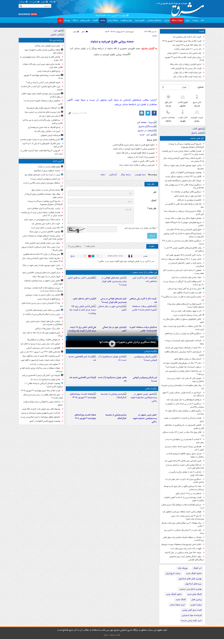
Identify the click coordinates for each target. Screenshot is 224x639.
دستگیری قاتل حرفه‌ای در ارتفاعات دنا (186, 191)
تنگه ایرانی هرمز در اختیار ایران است (45, 227)
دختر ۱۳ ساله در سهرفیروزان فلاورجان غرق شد (182, 363)
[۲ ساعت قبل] (111, 365)
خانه (202, 20)
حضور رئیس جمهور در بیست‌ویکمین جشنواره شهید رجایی (145, 418)
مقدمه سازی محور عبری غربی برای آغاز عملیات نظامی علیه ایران (43, 66)
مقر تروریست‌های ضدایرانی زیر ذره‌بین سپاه (42, 112)
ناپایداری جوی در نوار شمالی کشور (187, 195)
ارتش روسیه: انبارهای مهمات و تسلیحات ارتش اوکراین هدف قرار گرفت (43, 237)
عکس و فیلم (85, 20)
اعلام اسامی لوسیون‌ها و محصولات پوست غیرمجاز (181, 544)
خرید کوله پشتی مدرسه (191, 620)
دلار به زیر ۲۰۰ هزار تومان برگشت (187, 49)
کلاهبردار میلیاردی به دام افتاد (189, 200)
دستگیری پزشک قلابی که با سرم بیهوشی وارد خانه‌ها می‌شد (184, 186)
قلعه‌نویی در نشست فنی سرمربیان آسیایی (43, 347)
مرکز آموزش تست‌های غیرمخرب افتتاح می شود (41, 272)
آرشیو (43, 2)
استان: (200, 87)
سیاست (195, 20)
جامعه (102, 20)
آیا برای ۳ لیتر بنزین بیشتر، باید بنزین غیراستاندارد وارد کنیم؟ (187, 517)
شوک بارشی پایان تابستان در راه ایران (186, 277)
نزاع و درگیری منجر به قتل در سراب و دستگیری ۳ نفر (182, 298)
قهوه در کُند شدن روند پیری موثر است (185, 548)
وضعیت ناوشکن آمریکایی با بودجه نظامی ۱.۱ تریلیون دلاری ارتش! (44, 385)
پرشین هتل (196, 599)
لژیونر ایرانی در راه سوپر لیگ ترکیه (46, 276)
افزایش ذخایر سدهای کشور (84, 299)
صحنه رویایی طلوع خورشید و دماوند (112, 41)
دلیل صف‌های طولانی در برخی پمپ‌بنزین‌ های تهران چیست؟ (113, 300)
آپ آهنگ (197, 568)
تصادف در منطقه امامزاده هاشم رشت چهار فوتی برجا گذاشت (183, 539)
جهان (187, 20)
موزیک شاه (183, 568)
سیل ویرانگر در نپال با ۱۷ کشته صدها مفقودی (41, 254)
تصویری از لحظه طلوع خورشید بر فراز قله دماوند (135, 152)
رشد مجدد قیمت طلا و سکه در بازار (187, 76)
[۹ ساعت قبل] (142, 314)
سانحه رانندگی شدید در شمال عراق (45, 190)
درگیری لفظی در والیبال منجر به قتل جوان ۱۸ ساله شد (184, 412)
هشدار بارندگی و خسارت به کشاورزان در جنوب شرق (184, 419)
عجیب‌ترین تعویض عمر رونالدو (47, 45)
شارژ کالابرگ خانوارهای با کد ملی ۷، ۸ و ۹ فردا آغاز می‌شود (42, 145)
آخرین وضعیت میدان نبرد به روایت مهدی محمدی (40, 139)
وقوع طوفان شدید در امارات (49, 166)
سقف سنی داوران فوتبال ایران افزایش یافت (42, 243)
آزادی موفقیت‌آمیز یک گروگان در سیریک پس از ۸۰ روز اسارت (183, 283)
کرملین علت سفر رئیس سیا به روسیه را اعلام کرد (40, 343)
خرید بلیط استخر (177, 605)
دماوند (102, 174)
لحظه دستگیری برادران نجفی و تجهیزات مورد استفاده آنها (127, 342)
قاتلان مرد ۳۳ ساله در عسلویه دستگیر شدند (183, 176)
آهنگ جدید (181, 599)
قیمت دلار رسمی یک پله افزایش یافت (186, 68)
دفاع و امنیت (140, 20)
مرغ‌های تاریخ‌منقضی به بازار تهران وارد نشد (183, 399)
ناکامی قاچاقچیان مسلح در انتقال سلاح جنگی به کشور (183, 321)
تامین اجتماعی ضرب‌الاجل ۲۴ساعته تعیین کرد (182, 460)
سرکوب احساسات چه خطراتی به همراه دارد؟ (183, 366)
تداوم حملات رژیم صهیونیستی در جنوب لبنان (42, 219)
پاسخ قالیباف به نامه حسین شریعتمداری (44, 127)
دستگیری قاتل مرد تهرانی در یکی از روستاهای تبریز (184, 335)
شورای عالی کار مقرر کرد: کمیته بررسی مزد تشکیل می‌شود (185, 380)
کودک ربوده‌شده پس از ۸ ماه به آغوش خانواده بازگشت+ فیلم (184, 499)
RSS (51, 2)
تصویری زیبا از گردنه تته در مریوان (141, 157)
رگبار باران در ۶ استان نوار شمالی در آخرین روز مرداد (184, 532)
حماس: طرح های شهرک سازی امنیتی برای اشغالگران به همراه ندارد (44, 323)
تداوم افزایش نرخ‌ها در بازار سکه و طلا (185, 64)
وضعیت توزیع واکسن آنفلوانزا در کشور (186, 172)
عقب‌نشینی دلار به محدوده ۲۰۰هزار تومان (184, 53)
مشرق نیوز (180, 8)
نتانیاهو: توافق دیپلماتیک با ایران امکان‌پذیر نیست (40, 417)
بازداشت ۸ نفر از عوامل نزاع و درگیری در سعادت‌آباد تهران (186, 473)
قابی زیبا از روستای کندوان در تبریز (187, 315)
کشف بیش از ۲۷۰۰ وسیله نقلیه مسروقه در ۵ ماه (181, 259)
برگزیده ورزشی (150, 351)
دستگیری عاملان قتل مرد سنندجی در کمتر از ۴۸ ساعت (183, 242)
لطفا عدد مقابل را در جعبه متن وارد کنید (140, 228)
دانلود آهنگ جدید (194, 573)
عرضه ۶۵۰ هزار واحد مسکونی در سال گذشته (183, 552)
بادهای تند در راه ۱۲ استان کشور (188, 493)
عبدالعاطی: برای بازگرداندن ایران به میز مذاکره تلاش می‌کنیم (43, 122)
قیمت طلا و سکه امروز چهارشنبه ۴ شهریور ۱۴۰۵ (181, 41)
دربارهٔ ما (22, 2)
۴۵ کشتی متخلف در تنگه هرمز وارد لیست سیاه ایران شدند (183, 328)
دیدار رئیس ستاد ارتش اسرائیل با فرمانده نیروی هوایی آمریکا (42, 248)
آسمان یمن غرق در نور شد (49, 116)
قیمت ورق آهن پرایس (192, 610)
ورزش (166, 20)
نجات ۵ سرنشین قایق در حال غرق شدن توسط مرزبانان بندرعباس (184, 488)
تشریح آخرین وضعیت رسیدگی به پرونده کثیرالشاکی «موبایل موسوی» (186, 145)
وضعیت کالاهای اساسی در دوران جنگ (44, 231)
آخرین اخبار (58, 161)
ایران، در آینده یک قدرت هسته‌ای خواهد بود (42, 174)
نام (155, 192)
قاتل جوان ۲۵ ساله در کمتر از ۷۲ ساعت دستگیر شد (183, 434)
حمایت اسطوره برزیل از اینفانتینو (47, 170)
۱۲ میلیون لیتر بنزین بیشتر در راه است (45, 364)
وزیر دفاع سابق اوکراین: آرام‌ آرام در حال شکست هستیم (42, 88)
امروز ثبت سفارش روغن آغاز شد (47, 131)
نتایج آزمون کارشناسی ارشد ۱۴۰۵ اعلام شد (183, 229)
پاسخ (73, 256)
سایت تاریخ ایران (173, 573)
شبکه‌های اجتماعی (154, 20)
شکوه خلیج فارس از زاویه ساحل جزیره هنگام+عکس (134, 144)
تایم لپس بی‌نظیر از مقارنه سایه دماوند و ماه (137, 165)
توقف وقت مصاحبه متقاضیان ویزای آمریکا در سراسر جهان (43, 196)
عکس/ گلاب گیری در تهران (144, 161)
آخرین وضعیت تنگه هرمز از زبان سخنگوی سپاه (41, 355)
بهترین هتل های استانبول (190, 578)
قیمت (201, 31)
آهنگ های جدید (194, 594)
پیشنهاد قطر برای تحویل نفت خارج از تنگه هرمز (41, 409)
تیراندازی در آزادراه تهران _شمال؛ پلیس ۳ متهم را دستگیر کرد (183, 394)
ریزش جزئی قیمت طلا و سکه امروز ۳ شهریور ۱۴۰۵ (184, 59)
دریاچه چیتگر (126, 174)
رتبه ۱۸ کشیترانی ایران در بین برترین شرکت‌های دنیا (42, 305)
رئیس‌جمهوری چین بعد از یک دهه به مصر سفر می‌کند (42, 334)
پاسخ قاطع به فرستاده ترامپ (48, 71)
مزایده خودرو (196, 605)
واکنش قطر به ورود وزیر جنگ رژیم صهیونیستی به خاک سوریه (41, 58)
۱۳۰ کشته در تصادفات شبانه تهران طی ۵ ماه (183, 347)
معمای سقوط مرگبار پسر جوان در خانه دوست (183, 218)
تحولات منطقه (177, 20)
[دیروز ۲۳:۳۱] (81, 314)
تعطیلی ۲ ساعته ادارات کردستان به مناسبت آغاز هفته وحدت (183, 272)
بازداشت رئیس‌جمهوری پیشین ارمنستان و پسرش (40, 412)
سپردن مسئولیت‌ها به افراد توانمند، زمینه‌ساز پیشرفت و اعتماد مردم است (43, 289)
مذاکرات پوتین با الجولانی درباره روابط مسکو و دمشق (43, 403)
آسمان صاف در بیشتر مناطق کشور (187, 358)
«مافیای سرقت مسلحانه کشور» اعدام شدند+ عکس (43, 102)
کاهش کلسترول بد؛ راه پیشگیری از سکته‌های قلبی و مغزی (184, 426)
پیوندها (67, 20)
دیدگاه (75, 20)
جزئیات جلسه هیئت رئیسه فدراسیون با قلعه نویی (40, 360)
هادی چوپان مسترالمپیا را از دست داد (112, 379)
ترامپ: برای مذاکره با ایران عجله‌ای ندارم (43, 208)
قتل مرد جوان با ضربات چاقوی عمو (187, 292)
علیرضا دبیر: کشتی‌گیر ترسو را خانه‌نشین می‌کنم (41, 375)
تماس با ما (33, 2)
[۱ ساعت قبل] (142, 286)
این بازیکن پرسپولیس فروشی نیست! (145, 379)
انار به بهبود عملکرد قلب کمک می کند (186, 311)
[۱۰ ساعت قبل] (81, 402)
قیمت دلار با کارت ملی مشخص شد (187, 36)
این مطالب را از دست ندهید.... (143, 272)
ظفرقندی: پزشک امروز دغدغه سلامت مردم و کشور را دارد (184, 448)
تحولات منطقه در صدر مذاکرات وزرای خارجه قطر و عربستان (41, 370)
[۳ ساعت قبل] (111, 286)
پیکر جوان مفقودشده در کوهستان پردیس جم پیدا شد (182, 387)
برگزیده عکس (151, 388)
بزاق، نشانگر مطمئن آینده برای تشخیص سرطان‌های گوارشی (186, 558)
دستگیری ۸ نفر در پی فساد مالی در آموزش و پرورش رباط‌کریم (185, 405)
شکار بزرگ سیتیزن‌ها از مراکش (47, 328)
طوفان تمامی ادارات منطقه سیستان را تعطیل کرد (182, 511)
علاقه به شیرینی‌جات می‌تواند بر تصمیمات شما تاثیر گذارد (184, 213)
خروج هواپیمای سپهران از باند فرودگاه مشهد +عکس (184, 224)
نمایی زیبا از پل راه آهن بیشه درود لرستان (184, 288)
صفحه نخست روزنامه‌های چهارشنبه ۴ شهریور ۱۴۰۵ (85, 416)
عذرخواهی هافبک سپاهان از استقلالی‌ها (43, 339)
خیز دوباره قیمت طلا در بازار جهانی (187, 72)
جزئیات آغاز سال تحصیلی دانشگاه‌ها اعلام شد (182, 180)
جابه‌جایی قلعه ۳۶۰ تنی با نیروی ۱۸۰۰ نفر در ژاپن (40, 351)
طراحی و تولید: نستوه (112, 634)
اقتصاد (95, 20)
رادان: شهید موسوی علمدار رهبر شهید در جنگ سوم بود (184, 167)
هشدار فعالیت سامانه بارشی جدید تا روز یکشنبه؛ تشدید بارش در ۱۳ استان (183, 153)
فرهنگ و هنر (113, 20)
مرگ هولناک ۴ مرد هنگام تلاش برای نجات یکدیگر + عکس (182, 524)
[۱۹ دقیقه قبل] (142, 365)
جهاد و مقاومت (126, 20)
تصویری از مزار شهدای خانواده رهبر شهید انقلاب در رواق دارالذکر (42, 95)
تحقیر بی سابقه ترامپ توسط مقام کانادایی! (43, 310)
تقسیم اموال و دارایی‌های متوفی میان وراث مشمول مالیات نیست (185, 305)
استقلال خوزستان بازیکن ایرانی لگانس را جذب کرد (43, 184)
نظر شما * (151, 208)
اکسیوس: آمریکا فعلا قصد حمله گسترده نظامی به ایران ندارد (41, 152)
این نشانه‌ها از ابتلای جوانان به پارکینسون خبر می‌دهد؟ (184, 372)
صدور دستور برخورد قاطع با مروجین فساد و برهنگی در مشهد (185, 455)
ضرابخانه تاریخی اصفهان (50, 135)
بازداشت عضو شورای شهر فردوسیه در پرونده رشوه (184, 342)
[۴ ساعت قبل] (81, 286)
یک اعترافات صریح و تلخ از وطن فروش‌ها (43, 107)
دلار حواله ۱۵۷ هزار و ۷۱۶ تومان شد (186, 45)
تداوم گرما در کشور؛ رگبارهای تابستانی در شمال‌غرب (186, 264)
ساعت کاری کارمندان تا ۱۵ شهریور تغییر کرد (183, 255)
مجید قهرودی (140, 174)
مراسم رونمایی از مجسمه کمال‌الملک (115, 416)
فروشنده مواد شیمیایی (192, 615)
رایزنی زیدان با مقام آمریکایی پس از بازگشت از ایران (43, 316)
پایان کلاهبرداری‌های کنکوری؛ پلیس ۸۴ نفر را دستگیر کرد (184, 249)
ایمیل (153, 200)
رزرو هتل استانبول (193, 583)
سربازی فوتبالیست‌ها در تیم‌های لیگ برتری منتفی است (182, 506)
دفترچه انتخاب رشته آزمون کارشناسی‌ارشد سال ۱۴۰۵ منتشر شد (183, 160)
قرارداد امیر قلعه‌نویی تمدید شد (82, 377)
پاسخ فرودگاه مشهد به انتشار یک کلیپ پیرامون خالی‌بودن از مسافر (183, 235)
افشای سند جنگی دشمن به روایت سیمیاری (43, 294)
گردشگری (113, 174)
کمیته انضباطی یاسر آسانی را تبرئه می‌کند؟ (43, 82)
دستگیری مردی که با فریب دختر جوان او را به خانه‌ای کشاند (184, 481)
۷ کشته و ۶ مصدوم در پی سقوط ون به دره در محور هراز (184, 441)
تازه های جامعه (197, 138)
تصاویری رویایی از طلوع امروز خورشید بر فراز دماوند (134, 148)
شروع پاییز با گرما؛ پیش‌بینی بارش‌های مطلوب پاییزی (184, 353)
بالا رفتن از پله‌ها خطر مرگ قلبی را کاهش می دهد (184, 205)
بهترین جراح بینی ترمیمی (190, 589)
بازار (60, 20)
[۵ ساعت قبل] (112, 343)
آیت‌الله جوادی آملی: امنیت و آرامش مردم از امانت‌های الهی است (185, 466)
